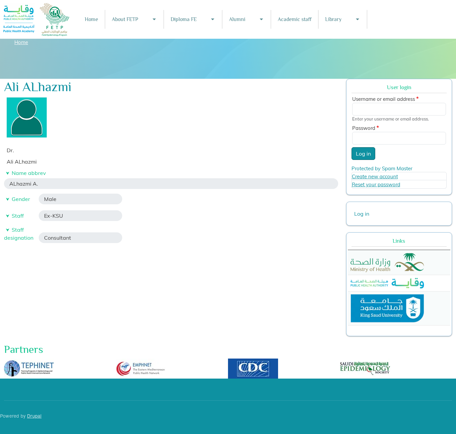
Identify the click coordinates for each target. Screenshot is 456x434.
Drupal (34, 415)
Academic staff (294, 19)
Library (333, 19)
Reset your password (376, 184)
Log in (363, 153)
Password (363, 128)
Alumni (237, 19)
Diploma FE (184, 19)
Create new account (375, 176)
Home (91, 19)
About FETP (125, 19)
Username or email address (383, 99)
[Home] (36, 7)
